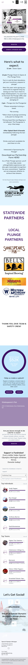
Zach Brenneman (14, 526)
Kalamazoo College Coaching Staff (17, 550)
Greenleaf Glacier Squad (17, 578)
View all (25, 483)
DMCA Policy (21, 660)
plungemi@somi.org (7, 653)
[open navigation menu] (26, 2)
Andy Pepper (13, 488)
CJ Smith (12, 507)
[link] (14, 50)
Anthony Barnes (14, 517)
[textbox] (14, 478)
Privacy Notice (22, 659)
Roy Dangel (12, 498)
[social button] (17, 2)
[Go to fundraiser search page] (13, 2)
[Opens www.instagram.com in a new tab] (17, 603)
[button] (14, 44)
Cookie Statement (13, 660)
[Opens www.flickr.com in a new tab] (14, 625)
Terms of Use (5, 660)
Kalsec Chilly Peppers (16, 569)
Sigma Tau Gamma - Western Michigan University (17, 540)
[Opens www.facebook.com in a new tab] (11, 603)
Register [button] (14, 443)
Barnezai (12, 560)
